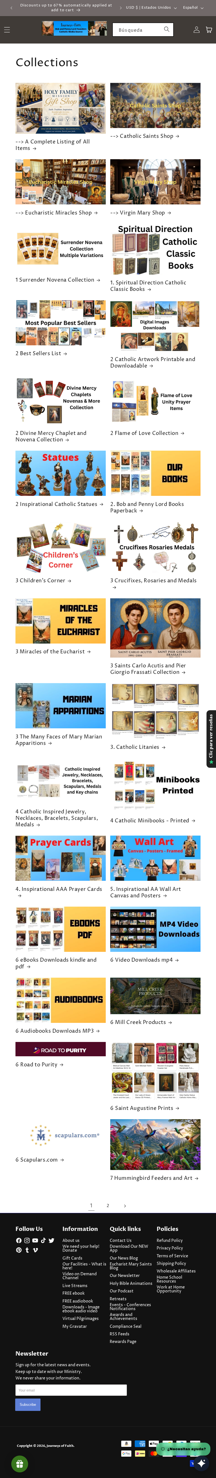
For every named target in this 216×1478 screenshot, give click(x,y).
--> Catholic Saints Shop (141, 136)
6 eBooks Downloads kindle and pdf (55, 963)
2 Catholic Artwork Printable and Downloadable (152, 363)
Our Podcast (122, 1291)
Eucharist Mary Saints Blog (131, 1266)
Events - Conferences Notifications (130, 1307)
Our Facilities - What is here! (84, 1266)
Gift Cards (72, 1258)
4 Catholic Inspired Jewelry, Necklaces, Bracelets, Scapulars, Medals (56, 818)
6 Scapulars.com (36, 1160)
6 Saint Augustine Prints (141, 1108)
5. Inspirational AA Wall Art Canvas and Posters (145, 892)
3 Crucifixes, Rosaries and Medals (153, 581)
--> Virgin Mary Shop (137, 213)
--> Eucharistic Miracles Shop (53, 213)
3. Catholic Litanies (134, 747)
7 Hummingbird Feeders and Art (151, 1178)
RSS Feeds (119, 1334)
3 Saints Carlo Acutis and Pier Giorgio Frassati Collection (148, 669)
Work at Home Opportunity (171, 1289)
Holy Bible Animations (131, 1284)
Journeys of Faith (60, 1446)
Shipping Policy (171, 1264)
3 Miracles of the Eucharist (50, 652)
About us (71, 1241)
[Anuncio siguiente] (120, 8)
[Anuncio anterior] (11, 8)
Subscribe (28, 1404)
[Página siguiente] (124, 1206)
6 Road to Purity (36, 1065)
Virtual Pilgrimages (80, 1319)
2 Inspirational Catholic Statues (56, 504)
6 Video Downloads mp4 (141, 960)
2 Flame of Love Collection (144, 433)
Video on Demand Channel (79, 1276)
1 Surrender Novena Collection (54, 280)
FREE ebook (73, 1293)
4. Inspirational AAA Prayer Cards (58, 889)
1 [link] (91, 1206)
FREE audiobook (77, 1301)
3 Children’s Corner (40, 581)
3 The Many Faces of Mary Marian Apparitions (58, 740)
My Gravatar (74, 1327)
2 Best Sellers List (38, 353)
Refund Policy (170, 1241)
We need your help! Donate (80, 1249)
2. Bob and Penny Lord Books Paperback (147, 507)
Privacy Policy (170, 1248)
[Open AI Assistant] (201, 1463)
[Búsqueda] (167, 29)
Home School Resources (169, 1279)
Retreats (118, 1299)
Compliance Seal (125, 1327)
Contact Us (121, 1241)
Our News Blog (124, 1258)
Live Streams (74, 1286)
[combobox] (143, 30)
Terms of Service (172, 1256)
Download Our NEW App (129, 1249)
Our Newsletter (125, 1276)
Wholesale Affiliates (176, 1271)
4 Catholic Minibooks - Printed (149, 821)
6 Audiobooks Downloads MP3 (54, 1031)
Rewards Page (123, 1342)
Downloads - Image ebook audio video (81, 1309)
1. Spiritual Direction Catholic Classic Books (148, 286)
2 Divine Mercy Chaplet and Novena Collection (51, 436)
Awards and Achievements (123, 1317)
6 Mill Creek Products (138, 1022)
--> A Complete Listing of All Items (52, 145)
